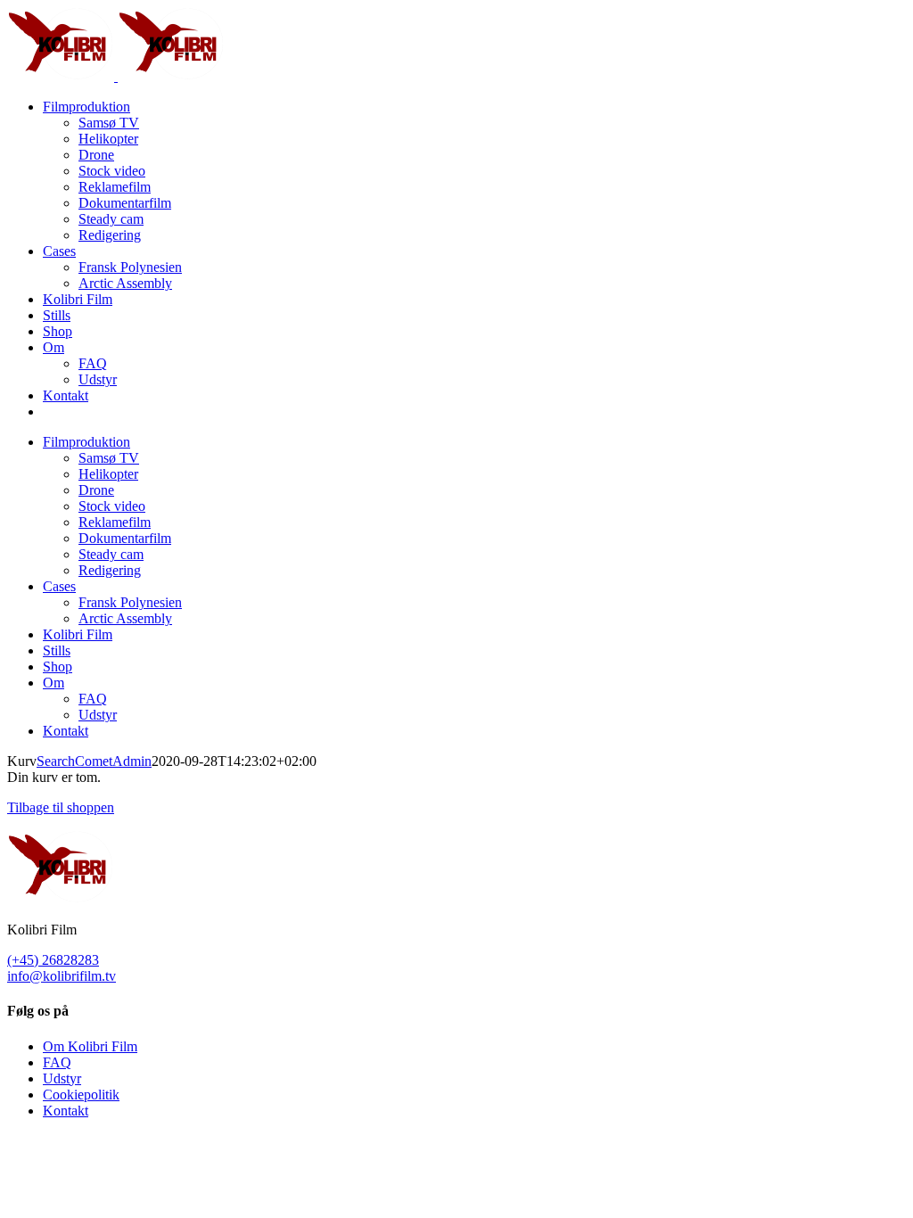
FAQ (57, 1062)
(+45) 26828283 (53, 959)
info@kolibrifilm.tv (61, 975)
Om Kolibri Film (90, 1046)
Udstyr (62, 1078)
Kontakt (65, 1110)
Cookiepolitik (81, 1094)
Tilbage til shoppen (60, 807)
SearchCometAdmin (94, 761)
